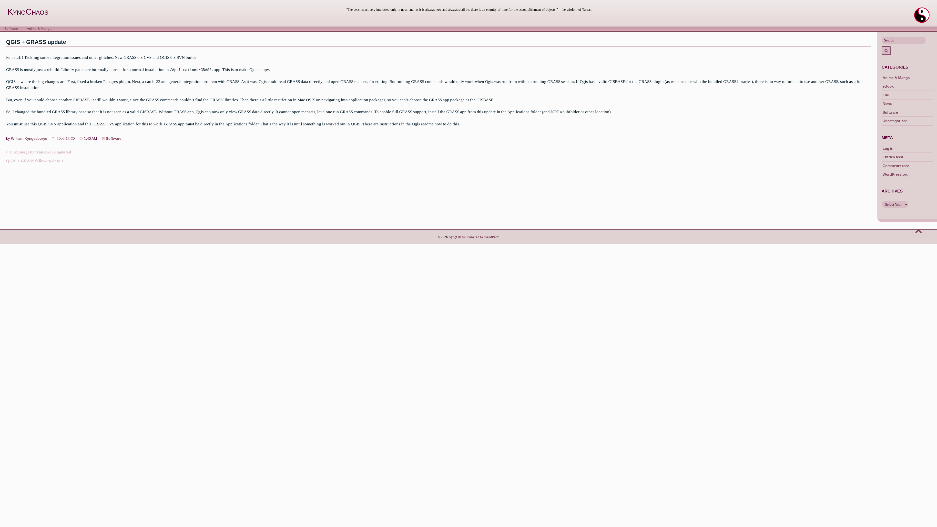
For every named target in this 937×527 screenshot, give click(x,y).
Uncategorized (895, 121)
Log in (888, 148)
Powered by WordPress (483, 237)
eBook (888, 86)
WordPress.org (895, 174)
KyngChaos (27, 11)
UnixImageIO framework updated (40, 152)
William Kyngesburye (29, 139)
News (887, 103)
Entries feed (893, 157)
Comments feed (896, 166)
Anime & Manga (39, 28)
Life (886, 95)
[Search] (886, 50)
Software (11, 28)
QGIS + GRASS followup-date (33, 161)
